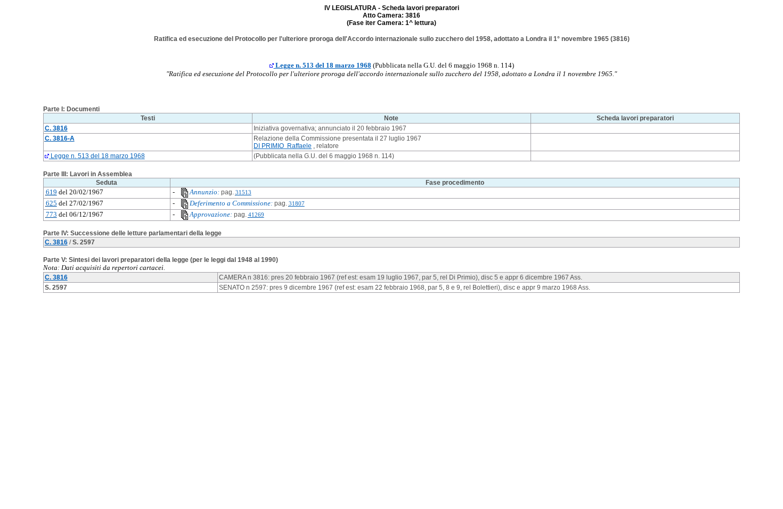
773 (51, 214)
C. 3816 (56, 242)
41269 (256, 215)
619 (51, 192)
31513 (243, 192)
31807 (297, 204)
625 (51, 203)
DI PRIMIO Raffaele (283, 146)
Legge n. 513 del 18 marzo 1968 (322, 65)
